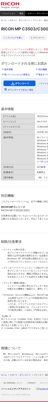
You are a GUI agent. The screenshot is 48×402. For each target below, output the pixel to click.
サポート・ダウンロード (19, 20)
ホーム (4, 20)
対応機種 (42, 69)
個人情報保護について (12, 383)
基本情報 (8, 69)
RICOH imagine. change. (10, 5)
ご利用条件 (31, 383)
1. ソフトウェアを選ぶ (13, 37)
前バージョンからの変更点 (17, 74)
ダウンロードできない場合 (20, 89)
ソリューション (8, 13)
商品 (21, 13)
